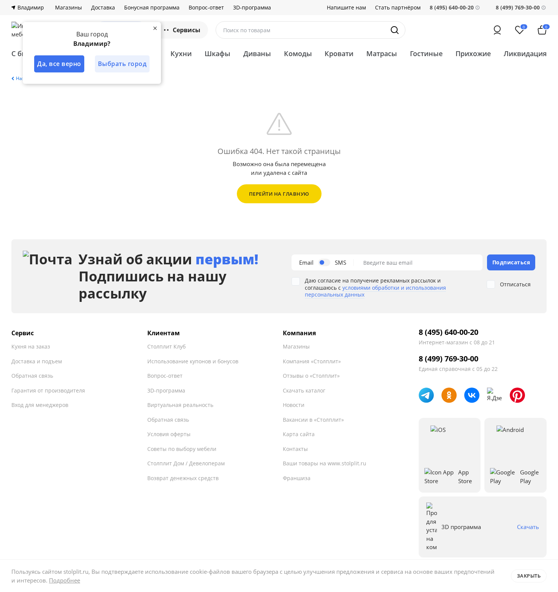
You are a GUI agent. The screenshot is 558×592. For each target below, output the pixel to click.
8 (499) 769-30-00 (518, 7)
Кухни (181, 53)
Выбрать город (122, 64)
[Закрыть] (155, 28)
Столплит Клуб (166, 346)
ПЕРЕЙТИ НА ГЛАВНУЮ (279, 193)
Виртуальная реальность (180, 404)
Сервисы (186, 30)
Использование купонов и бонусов (192, 361)
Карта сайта (299, 434)
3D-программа (252, 7)
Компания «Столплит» (312, 361)
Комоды (298, 53)
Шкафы (217, 53)
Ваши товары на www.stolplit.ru (324, 463)
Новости (293, 404)
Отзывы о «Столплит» (311, 375)
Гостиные (426, 53)
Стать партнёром (398, 7)
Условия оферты (169, 434)
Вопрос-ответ (206, 7)
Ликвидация (525, 53)
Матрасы (381, 53)
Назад (23, 78)
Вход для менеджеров (39, 404)
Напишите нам (346, 7)
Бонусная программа (152, 7)
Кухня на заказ (30, 346)
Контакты (295, 448)
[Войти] (497, 30)
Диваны (257, 53)
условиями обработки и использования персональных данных (375, 291)
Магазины (68, 7)
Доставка (103, 7)
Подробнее (64, 580)
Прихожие (473, 53)
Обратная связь (32, 375)
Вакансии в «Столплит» (313, 419)
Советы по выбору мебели (181, 448)
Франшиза (297, 478)
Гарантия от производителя (48, 390)
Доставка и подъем (36, 361)
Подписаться (511, 262)
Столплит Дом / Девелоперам (186, 463)
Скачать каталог (304, 390)
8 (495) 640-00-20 (448, 332)
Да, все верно (59, 64)
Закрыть (529, 575)
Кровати (339, 53)
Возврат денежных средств (183, 478)
